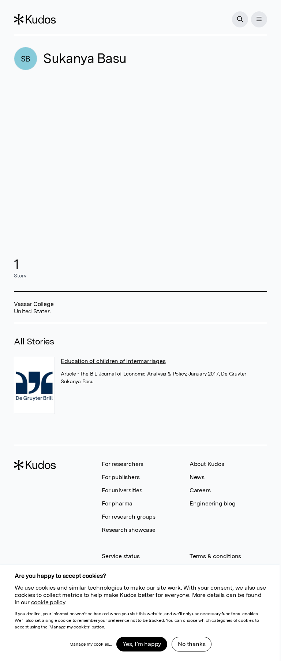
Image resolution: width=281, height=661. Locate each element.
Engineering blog (213, 503)
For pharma (117, 503)
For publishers (120, 477)
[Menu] (259, 19)
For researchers (122, 463)
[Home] (35, 19)
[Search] (240, 19)
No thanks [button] (191, 644)
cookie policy (48, 602)
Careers (200, 490)
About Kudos (207, 463)
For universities (122, 490)
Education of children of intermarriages (113, 361)
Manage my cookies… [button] (91, 644)
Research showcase (129, 529)
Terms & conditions (215, 556)
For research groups (128, 516)
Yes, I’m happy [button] (142, 644)
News (197, 477)
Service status (120, 556)
